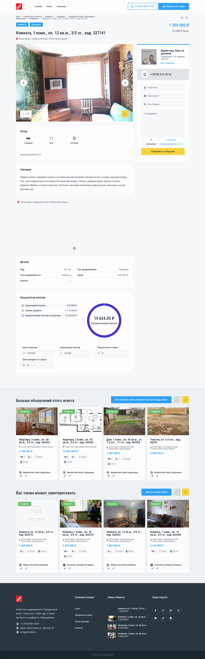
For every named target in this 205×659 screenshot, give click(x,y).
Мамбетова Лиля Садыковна (172, 52)
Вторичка (33, 19)
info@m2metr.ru (28, 632)
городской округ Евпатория (81, 17)
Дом (18, 17)
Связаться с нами (175, 6)
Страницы (61, 6)
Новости (79, 628)
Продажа (61, 17)
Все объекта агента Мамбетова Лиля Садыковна (141, 399)
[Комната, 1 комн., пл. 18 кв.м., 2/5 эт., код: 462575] (112, 618)
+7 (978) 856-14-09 (144, 6)
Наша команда (82, 621)
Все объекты (167, 63)
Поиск (49, 6)
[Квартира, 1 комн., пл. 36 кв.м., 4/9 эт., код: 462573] (112, 635)
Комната (49, 17)
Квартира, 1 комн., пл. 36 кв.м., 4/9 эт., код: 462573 (132, 634)
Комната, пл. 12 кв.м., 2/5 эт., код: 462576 (131, 608)
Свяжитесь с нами (83, 615)
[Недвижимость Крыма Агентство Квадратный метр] (19, 6)
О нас (77, 609)
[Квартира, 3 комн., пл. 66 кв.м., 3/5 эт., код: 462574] (112, 627)
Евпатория (21, 19)
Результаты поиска (33, 17)
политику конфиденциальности (171, 142)
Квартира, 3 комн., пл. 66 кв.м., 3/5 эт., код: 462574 (132, 625)
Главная (38, 6)
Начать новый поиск (156, 492)
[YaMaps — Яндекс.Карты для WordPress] (74, 248)
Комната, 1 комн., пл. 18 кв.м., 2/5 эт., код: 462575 (132, 617)
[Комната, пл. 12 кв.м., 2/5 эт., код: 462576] (112, 610)
